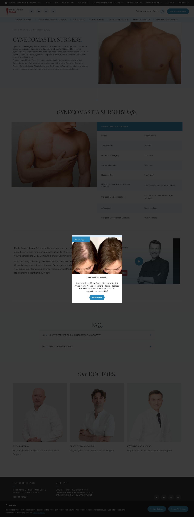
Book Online (97, 297)
